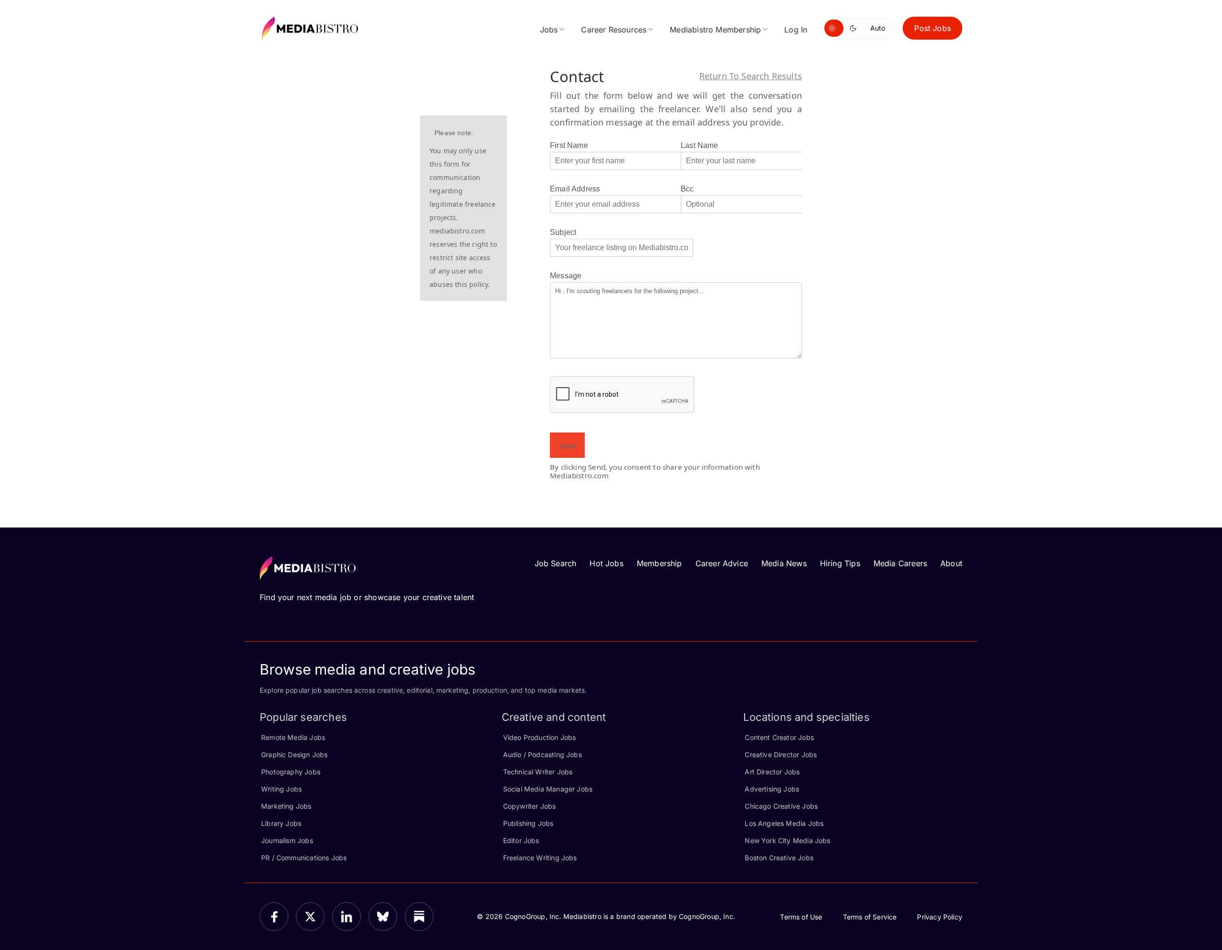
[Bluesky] (383, 916)
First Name (569, 145)
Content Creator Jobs (779, 737)
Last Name (699, 145)
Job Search (556, 563)
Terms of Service (870, 917)
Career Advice (721, 563)
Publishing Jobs (528, 823)
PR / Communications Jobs (304, 858)
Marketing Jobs (286, 806)
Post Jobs (932, 28)
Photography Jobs (290, 772)
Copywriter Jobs (529, 806)
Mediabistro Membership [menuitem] (715, 29)
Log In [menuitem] (795, 29)
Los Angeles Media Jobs (784, 823)
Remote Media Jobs (293, 737)
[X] (310, 916)
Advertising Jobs (772, 789)
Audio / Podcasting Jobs (542, 754)
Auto (877, 28)
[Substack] (419, 916)
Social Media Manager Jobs (548, 789)
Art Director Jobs (772, 772)
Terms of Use (801, 917)
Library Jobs (281, 823)
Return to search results (750, 76)
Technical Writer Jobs (538, 772)
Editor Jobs (521, 840)
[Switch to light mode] (833, 28)
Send (567, 446)
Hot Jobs (606, 563)
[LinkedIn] (346, 916)
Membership (659, 563)
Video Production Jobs (539, 737)
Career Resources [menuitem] (613, 29)
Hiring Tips (840, 563)
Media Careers (900, 563)
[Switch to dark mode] (854, 28)
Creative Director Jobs (781, 754)
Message (565, 276)
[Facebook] (274, 916)
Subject (563, 232)
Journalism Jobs (287, 840)
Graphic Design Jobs (294, 754)
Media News (784, 563)
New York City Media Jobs (787, 840)
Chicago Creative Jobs (781, 806)
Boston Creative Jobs (779, 858)
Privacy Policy (939, 917)
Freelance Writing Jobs (540, 858)
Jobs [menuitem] (549, 29)
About (951, 563)
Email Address (575, 189)
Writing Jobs (281, 789)
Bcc (687, 189)
